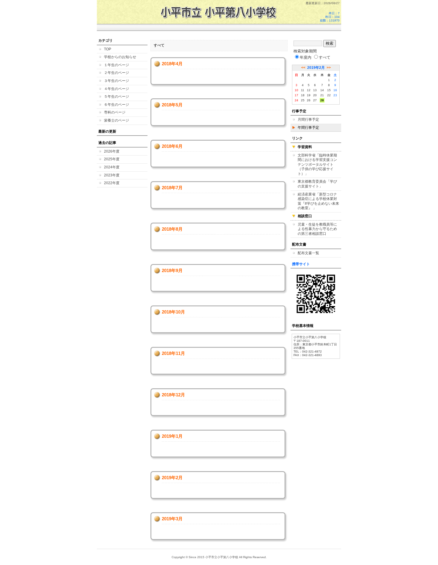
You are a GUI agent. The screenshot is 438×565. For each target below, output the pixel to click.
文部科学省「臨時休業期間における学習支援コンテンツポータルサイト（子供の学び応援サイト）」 (317, 164)
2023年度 (111, 175)
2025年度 (111, 159)
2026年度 (111, 151)
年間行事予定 (308, 127)
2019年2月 (316, 68)
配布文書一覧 (308, 253)
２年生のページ (116, 73)
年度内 (305, 57)
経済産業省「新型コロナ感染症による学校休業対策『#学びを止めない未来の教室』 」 (318, 201)
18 (303, 95)
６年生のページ (116, 105)
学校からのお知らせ (120, 57)
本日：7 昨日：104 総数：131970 (330, 17)
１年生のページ (116, 65)
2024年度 (111, 167)
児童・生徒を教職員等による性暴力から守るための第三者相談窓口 (317, 229)
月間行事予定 (308, 119)
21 (322, 95)
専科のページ (114, 112)
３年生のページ (116, 81)
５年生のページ (116, 96)
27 (315, 100)
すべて (324, 57)
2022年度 (111, 183)
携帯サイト (301, 264)
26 (308, 100)
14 (322, 90)
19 (308, 95)
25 (303, 100)
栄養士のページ (116, 120)
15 (329, 90)
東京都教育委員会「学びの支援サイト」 (317, 183)
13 (315, 90)
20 (315, 95)
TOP (107, 49)
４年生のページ (116, 89)
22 (329, 95)
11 (302, 90)
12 (308, 90)
